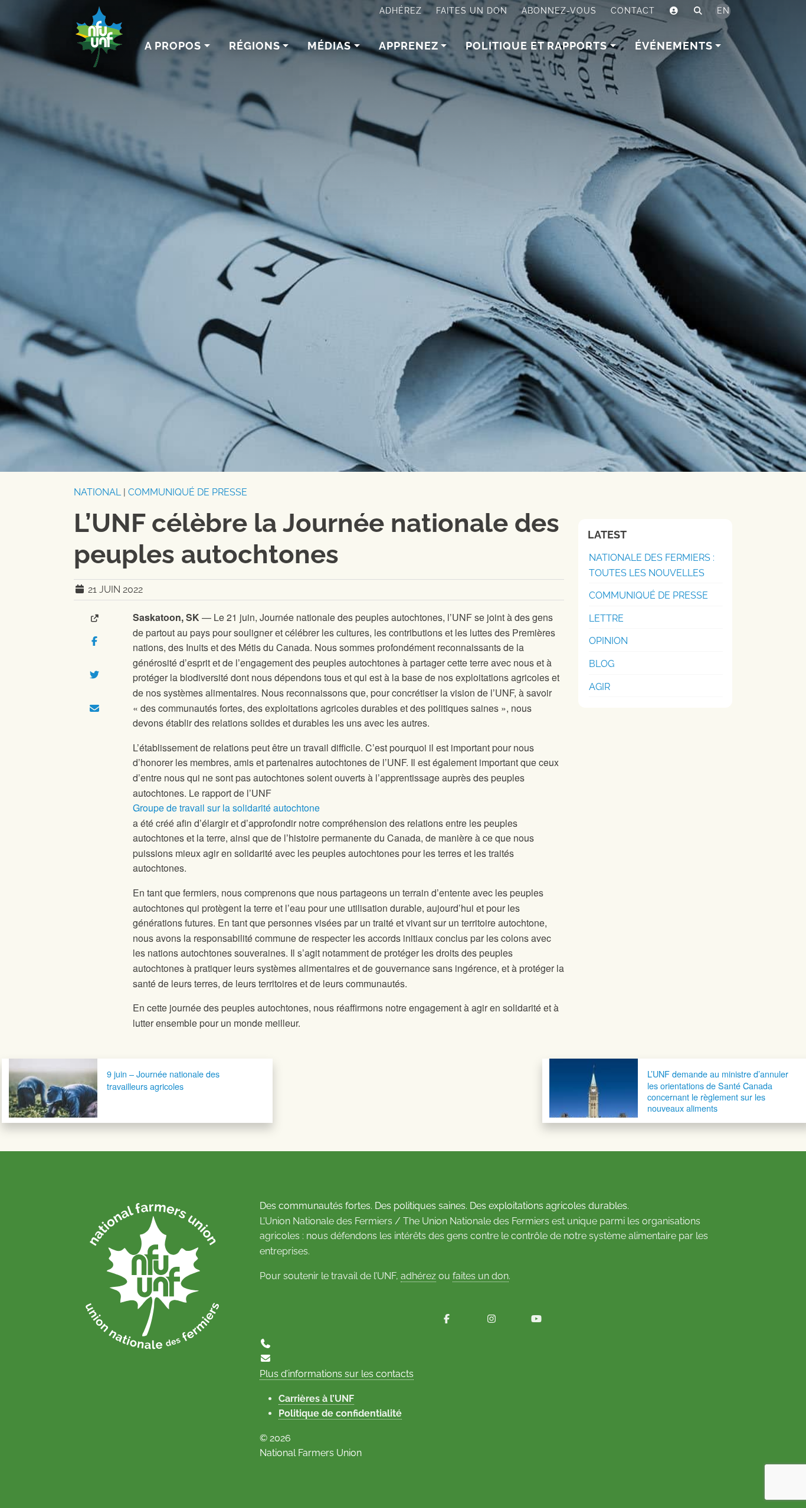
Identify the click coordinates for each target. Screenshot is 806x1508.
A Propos (173, 46)
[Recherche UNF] (698, 11)
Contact (633, 10)
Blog (601, 663)
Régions (254, 46)
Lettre (606, 618)
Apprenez (408, 46)
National (97, 492)
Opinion (608, 640)
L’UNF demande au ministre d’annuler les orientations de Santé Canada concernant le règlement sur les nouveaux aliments (717, 1090)
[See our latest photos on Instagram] (491, 1319)
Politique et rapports (536, 46)
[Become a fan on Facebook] (446, 1319)
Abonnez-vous (559, 10)
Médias (329, 46)
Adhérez (400, 10)
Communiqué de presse (187, 492)
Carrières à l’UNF (316, 1398)
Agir (599, 686)
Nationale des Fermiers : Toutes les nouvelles (652, 565)
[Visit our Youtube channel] (536, 1319)
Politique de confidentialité (340, 1413)
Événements (674, 46)
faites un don (481, 1276)
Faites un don (471, 10)
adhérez (418, 1276)
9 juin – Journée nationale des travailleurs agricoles (163, 1079)
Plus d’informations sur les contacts (337, 1373)
